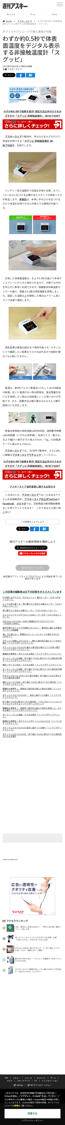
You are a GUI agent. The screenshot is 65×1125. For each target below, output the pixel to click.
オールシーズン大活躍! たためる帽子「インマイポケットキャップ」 (31, 716)
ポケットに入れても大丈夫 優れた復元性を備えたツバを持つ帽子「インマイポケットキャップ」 (31, 648)
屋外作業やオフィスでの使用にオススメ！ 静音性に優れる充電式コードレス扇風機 (32, 629)
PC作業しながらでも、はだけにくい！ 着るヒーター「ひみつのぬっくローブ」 (31, 598)
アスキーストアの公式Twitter (41, 499)
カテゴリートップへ (33, 567)
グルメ (32, 14)
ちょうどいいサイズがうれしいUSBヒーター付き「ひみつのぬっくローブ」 (32, 616)
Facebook (8, 503)
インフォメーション (50, 1080)
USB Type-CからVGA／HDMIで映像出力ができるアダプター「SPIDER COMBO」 (29, 622)
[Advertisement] (32, 765)
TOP (6, 1077)
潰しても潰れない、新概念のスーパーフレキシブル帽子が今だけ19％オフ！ (31, 635)
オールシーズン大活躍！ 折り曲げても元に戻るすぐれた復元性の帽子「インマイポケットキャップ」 (32, 659)
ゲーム (10, 14)
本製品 (22, 199)
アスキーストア (24, 21)
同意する (32, 1113)
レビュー (16, 1077)
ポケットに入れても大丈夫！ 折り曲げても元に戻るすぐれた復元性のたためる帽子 (32, 735)
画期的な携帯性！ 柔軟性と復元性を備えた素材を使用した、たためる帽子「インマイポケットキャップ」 (32, 709)
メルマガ (21, 503)
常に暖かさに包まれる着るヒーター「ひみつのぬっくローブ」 (30, 610)
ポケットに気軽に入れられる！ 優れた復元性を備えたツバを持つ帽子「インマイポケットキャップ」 (32, 642)
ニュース (28, 1077)
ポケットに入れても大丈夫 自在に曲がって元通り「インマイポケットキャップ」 (32, 729)
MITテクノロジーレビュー (41, 1085)
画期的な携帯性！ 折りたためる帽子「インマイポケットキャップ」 (32, 654)
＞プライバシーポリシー (32, 1120)
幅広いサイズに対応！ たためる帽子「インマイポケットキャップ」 (32, 665)
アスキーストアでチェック (26, 455)
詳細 (16, 1106)
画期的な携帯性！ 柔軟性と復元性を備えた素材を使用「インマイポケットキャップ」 (32, 690)
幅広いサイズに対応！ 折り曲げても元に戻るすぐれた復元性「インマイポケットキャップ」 (32, 683)
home (9, 21)
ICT (35, 1080)
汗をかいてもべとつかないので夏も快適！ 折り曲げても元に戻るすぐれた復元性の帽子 (32, 677)
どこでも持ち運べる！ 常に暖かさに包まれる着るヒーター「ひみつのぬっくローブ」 (32, 605)
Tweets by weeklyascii (10, 859)
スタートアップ (23, 1080)
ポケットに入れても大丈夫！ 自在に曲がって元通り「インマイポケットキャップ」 (32, 696)
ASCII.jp (20, 1085)
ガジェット (41, 1077)
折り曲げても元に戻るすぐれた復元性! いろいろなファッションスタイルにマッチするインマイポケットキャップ (32, 703)
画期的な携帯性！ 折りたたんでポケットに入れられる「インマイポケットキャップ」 (32, 722)
